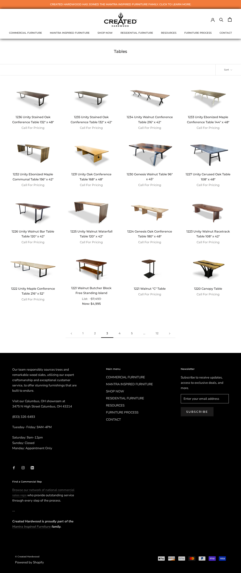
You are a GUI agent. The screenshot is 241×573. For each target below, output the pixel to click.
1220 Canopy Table (208, 288)
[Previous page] (71, 333)
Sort (227, 69)
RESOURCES (168, 32)
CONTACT (226, 32)
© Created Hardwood (27, 556)
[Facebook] (13, 467)
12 (157, 333)
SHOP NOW (105, 32)
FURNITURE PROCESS (198, 32)
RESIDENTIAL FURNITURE (136, 32)
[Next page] (169, 333)
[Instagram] (23, 467)
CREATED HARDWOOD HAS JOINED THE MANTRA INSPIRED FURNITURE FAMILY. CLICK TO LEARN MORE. (120, 4)
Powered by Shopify (29, 562)
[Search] (221, 19)
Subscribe (197, 411)
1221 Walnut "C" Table (150, 288)
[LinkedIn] (32, 467)
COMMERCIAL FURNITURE (25, 32)
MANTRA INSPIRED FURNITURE (70, 32)
